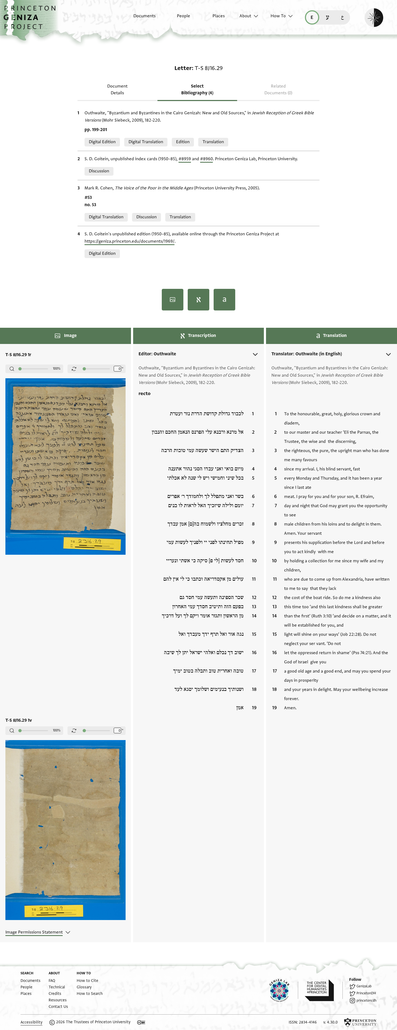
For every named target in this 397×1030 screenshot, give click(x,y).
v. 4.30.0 (330, 1022)
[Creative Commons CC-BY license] (141, 1022)
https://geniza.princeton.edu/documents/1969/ (129, 241)
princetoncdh (366, 1000)
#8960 (206, 159)
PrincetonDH (366, 993)
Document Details (117, 89)
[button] (31, 20)
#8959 (185, 159)
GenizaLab (364, 986)
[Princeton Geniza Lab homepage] (284, 990)
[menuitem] (140, 19)
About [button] (245, 16)
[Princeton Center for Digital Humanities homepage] (324, 990)
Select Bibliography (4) (197, 89)
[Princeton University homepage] (360, 1022)
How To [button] (278, 16)
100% (56, 368)
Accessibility (31, 1022)
